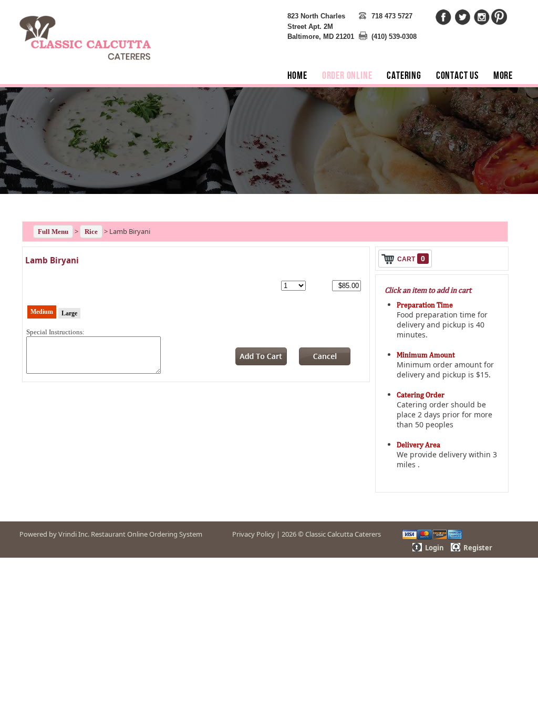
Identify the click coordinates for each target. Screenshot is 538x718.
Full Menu (53, 231)
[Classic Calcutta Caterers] (85, 31)
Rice (91, 231)
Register (477, 547)
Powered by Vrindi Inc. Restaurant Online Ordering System (110, 534)
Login (434, 547)
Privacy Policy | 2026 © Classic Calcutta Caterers (306, 534)
